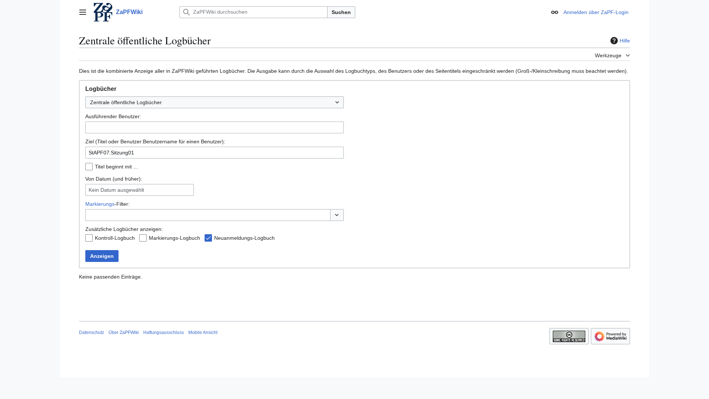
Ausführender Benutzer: (113, 116)
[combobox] (214, 102)
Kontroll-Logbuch (115, 238)
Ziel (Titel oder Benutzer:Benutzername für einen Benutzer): (155, 141)
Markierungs (99, 204)
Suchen (341, 12)
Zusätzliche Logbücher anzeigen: (124, 229)
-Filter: (107, 204)
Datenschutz (91, 332)
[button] (83, 12)
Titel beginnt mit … (116, 167)
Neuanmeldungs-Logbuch (244, 238)
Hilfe (625, 41)
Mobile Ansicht (203, 332)
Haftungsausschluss (163, 332)
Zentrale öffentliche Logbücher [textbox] (126, 102)
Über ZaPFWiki (124, 332)
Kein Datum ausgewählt (116, 190)
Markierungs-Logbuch (174, 238)
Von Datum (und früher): (113, 179)
